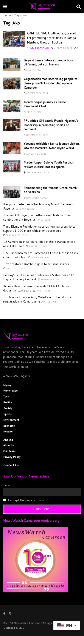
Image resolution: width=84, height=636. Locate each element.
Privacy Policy (11, 457)
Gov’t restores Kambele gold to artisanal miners (36, 264)
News (7, 385)
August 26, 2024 (62, 48)
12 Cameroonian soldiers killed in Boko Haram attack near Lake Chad (39, 244)
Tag (16, 15)
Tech (6, 396)
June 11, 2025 (48, 301)
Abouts (8, 440)
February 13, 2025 (16, 235)
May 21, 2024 (42, 219)
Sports (7, 414)
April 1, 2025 (42, 290)
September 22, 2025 (37, 172)
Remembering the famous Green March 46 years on (50, 190)
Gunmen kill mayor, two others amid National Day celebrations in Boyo (37, 217)
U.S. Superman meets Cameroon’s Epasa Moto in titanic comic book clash (41, 255)
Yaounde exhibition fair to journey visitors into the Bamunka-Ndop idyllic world (52, 145)
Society (7, 408)
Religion (8, 431)
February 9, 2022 (50, 279)
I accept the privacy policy (25, 500)
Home (7, 15)
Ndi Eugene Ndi (39, 48)
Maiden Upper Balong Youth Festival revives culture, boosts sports (48, 164)
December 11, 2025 (37, 134)
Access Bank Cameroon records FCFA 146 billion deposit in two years (36, 288)
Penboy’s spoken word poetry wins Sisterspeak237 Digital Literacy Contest (38, 277)
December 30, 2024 (37, 93)
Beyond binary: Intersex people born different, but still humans (48, 62)
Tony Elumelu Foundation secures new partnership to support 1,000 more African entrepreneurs (39, 228)
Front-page (10, 390)
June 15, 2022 (34, 111)
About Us (8, 445)
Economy (9, 425)
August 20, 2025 (15, 268)
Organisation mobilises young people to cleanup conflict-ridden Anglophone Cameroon (51, 83)
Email (7, 485)
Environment (11, 420)
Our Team (9, 451)
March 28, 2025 (37, 246)
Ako (24, 15)
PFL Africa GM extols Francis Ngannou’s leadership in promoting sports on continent (51, 124)
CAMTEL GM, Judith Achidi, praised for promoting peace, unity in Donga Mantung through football (51, 38)
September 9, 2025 (41, 257)
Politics (7, 402)
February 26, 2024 (25, 208)
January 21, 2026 (36, 153)
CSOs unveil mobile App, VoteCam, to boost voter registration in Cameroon (38, 299)
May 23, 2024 (33, 70)
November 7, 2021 (36, 197)
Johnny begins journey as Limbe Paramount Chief (45, 104)
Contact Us (11, 465)
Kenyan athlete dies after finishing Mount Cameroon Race (38, 206)
